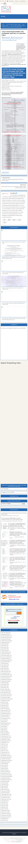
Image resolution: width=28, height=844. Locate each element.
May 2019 (3, 721)
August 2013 (4, 818)
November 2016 (5, 757)
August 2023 (4, 661)
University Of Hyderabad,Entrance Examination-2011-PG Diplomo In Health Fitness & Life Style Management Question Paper (18, 542)
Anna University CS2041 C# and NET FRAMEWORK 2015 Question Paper (13, 304)
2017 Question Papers (10, 38)
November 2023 (5, 657)
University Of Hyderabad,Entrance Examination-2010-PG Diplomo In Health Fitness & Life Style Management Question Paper (18, 575)
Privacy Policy (22, 1)
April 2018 (3, 729)
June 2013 (3, 820)
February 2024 (4, 652)
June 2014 (3, 804)
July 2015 (3, 783)
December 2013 (5, 813)
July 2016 (3, 763)
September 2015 (5, 779)
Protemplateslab (19, 839)
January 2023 (4, 673)
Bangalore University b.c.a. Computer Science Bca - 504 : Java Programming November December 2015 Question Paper (18, 583)
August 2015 (4, 781)
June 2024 (3, 645)
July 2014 (3, 802)
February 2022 (4, 690)
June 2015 (3, 784)
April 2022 (3, 687)
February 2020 (4, 715)
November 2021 (5, 695)
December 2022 (5, 674)
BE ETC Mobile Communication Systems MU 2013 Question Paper (14, 242)
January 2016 (4, 773)
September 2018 (5, 723)
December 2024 (5, 636)
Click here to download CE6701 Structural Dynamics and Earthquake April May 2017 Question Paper (12, 93)
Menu (3, 16)
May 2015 (3, 786)
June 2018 (3, 726)
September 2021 (5, 699)
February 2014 (4, 810)
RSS (7, 610)
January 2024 (4, 653)
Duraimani (13, 193)
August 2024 (4, 642)
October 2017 (4, 739)
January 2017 (4, 754)
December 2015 (5, 775)
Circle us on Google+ (14, 620)
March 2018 (4, 731)
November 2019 (5, 718)
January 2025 (4, 634)
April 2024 (3, 649)
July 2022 (3, 682)
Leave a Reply (14, 40)
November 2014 (5, 796)
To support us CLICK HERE (7, 492)
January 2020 (4, 716)
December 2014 (5, 794)
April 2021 (3, 707)
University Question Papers (16, 838)
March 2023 (4, 669)
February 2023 (4, 671)
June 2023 (3, 665)
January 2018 (4, 734)
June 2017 (3, 745)
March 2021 (4, 708)
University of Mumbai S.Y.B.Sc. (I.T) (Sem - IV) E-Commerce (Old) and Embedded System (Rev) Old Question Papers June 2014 (18, 567)
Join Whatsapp (4, 488)
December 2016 (5, 755)
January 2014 (4, 812)
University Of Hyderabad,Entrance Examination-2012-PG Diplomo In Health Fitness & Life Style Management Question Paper (18, 525)
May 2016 (3, 766)
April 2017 (3, 749)
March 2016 (4, 770)
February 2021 (4, 710)
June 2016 (3, 765)
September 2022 (5, 679)
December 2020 (5, 713)
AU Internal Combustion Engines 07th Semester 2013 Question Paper (12, 288)
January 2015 (4, 792)
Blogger (14, 833)
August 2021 (4, 700)
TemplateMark (18, 841)
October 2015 (4, 778)
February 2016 (4, 771)
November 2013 (5, 815)
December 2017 (5, 736)
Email (20, 609)
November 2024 (5, 637)
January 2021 (4, 712)
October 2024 (4, 639)
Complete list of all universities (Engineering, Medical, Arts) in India (14, 513)
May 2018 (3, 728)
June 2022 (3, 684)
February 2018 (4, 733)
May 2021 (3, 705)
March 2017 (4, 750)
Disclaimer (11, 1)
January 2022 (4, 692)
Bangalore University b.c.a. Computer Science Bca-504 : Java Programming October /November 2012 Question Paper (18, 533)
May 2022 (3, 686)
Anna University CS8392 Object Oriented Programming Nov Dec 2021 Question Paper (12, 519)
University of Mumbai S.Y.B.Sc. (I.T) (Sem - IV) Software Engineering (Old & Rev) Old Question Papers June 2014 (18, 559)
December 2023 (5, 655)
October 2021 (4, 697)
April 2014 (3, 807)
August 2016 (4, 762)
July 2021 (3, 702)
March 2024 (4, 650)
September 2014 (5, 799)
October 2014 (4, 797)
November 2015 (5, 776)
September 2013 (5, 817)
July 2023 (3, 663)
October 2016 (4, 758)
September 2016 (5, 760)
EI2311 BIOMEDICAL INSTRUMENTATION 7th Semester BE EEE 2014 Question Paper (13, 258)
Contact (16, 1)
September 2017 (5, 741)
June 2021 (3, 703)
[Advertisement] (8, 46)
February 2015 (4, 791)
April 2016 (3, 768)
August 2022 (4, 681)
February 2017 (4, 752)
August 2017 (4, 742)
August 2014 (4, 800)
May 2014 (3, 805)
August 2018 (4, 724)
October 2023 (4, 658)
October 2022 (4, 678)
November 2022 (5, 676)
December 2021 (5, 694)
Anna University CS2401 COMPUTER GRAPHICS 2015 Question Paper (12, 273)
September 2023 (5, 660)
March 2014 (4, 809)
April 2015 (3, 787)
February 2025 (4, 632)
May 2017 (3, 747)
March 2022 (4, 689)
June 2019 (3, 720)
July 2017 (3, 744)
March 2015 (4, 789)
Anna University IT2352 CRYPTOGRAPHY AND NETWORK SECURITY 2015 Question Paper (13, 319)
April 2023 (3, 668)
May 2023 (3, 666)
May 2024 (3, 647)
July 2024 (3, 644)
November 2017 (5, 737)
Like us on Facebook (15, 617)
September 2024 (5, 640)
